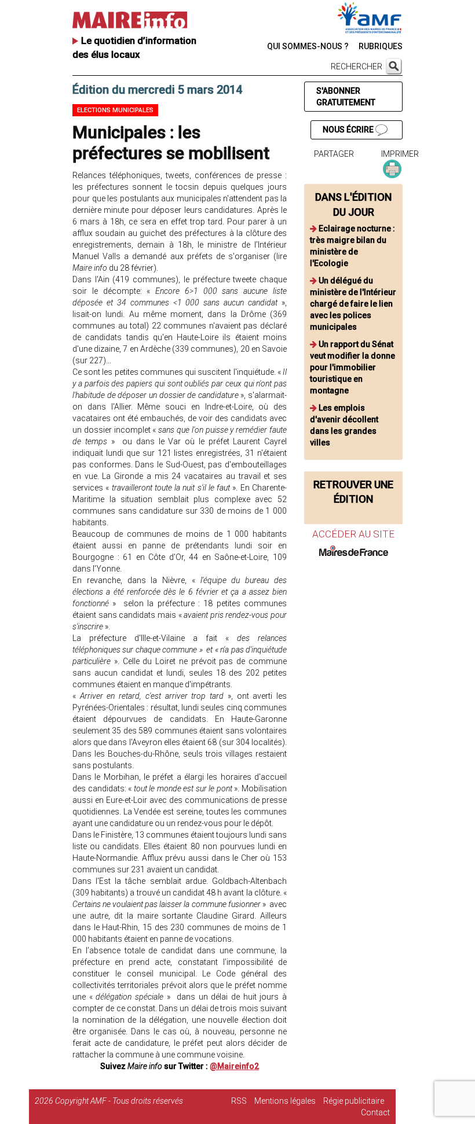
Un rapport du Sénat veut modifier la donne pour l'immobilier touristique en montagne (352, 367)
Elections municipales (115, 110)
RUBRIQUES (381, 46)
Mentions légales (285, 1100)
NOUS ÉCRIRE (349, 129)
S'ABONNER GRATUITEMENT (345, 96)
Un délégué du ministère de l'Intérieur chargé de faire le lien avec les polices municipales (353, 303)
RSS (239, 1100)
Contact (375, 1112)
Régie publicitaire (353, 1100)
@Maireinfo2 (234, 1066)
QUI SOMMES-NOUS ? (308, 46)
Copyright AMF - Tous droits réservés (119, 1100)
